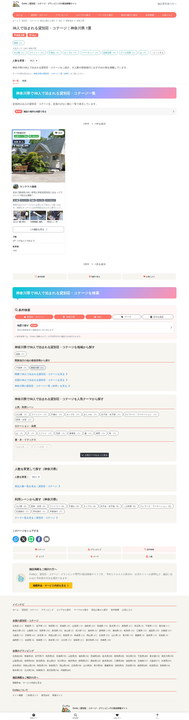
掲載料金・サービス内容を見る (50, 585)
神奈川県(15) (167, 655)
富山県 (69, 630)
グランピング (62, 14)
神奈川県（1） (37, 367)
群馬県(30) (119, 655)
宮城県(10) (61, 655)
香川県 (128, 635)
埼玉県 (139, 625)
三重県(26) (119, 660)
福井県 (92, 630)
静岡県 (105, 630)
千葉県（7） (22, 367)
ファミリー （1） (39, 414)
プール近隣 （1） (42, 446)
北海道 (18, 625)
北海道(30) (18, 655)
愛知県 (117, 630)
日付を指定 (158, 316)
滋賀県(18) (131, 660)
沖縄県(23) (66, 670)
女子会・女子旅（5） (110, 506)
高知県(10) (131, 665)
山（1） (143, 52)
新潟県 (57, 630)
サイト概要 (18, 695)
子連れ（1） (54, 52)
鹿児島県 (92, 639)
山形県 (77, 625)
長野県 (44, 630)
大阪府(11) (155, 660)
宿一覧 (16, 80)
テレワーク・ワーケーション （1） (141, 414)
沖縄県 (105, 639)
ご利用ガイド (32, 695)
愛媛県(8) (109, 665)
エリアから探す (83, 14)
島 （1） (113, 433)
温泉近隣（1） (110, 52)
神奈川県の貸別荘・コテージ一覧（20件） (52, 73)
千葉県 (151, 625)
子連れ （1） (57, 414)
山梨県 (32, 630)
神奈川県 (70, 316)
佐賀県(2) (154, 665)
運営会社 (45, 695)
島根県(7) (53, 665)
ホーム (20, 14)
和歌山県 (55, 635)
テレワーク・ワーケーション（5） (156, 506)
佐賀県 (29, 639)
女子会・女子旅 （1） (111, 414)
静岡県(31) (84, 660)
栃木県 (114, 625)
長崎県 (41, 639)
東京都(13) (155, 655)
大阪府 (18, 635)
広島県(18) (76, 665)
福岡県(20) (142, 665)
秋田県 (53, 625)
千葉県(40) (143, 655)
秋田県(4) (50, 655)
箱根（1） (18, 42)
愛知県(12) (96, 660)
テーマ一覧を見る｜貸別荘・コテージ (35, 517)
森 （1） (89, 433)
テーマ (127, 316)
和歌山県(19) (29, 665)
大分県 (66, 639)
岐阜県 (129, 630)
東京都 (164, 625)
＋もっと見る (157, 52)
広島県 (104, 635)
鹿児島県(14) (53, 670)
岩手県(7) (39, 655)
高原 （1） (61, 433)
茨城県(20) (96, 655)
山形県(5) (73, 655)
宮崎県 (78, 639)
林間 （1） (101, 433)
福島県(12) (84, 655)
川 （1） (31, 433)
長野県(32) (29, 660)
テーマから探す (105, 14)
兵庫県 (30, 635)
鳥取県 (67, 635)
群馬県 (127, 625)
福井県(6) (73, 660)
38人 (61, 20)
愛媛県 (140, 635)
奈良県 (42, 635)
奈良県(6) (17, 665)
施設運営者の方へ (167, 3)
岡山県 (92, 635)
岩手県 (41, 625)
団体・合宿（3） (39, 506)
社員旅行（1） (23, 511)
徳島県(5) (119, 665)
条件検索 (150, 14)
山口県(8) (88, 665)
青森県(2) (29, 655)
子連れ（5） (74, 506)
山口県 (116, 635)
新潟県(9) (41, 660)
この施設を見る (37, 229)
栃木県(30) (107, 655)
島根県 (79, 635)
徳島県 (151, 635)
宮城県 (65, 625)
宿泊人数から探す (129, 14)
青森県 (29, 625)
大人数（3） (22, 506)
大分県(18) (29, 670)
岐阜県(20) (107, 660)
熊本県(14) (18, 670)
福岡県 (18, 639)
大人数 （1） (22, 414)
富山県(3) (51, 660)
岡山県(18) (65, 665)
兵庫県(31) (166, 660)
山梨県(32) (18, 660)
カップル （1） (73, 414)
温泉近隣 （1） (23, 446)
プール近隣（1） (128, 52)
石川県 (80, 630)
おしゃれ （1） (91, 414)
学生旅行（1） (40, 511)
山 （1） (20, 433)
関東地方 (69, 20)
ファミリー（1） (37, 52)
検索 (24, 80)
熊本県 (54, 639)
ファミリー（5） (57, 506)
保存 (60, 132)
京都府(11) (143, 660)
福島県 (90, 625)
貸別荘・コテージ (39, 14)
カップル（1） (71, 52)
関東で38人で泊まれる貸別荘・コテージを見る (40, 374)
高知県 (163, 635)
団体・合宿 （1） (24, 419)
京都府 (166, 630)
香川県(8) (98, 665)
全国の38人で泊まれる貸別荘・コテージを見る (40, 380)
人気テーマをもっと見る (95, 454)
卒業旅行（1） (56, 511)
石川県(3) (62, 660)
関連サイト (57, 695)
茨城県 (102, 625)
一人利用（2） (130, 506)
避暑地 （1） (75, 433)
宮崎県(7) (41, 670)
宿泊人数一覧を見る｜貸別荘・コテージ (36, 486)
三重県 (141, 630)
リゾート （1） (46, 433)
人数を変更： (20, 60)
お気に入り (167, 14)
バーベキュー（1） (90, 52)
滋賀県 (154, 630)
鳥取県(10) (42, 665)
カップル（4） (90, 506)
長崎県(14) (165, 665)
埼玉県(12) (131, 655)
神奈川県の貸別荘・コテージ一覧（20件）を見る (41, 385)
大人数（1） (19, 52)
